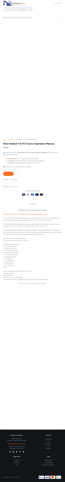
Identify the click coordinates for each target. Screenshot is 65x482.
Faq (17, 465)
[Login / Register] (54, 3)
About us (16, 460)
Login (48, 441)
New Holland (14, 186)
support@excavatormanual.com (16, 444)
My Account (48, 439)
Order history (48, 443)
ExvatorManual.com (13, 477)
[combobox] (10, 9)
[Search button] (30, 9)
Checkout (48, 448)
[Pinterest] (20, 451)
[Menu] (61, 3)
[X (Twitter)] (13, 451)
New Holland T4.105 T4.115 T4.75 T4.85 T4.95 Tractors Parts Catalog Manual (25, 214)
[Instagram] (16, 451)
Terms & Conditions (48, 465)
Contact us (17, 462)
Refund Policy (48, 462)
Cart (48, 446)
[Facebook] (10, 451)
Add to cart (8, 173)
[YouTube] (23, 451)
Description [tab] (32, 204)
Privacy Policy (48, 460)
